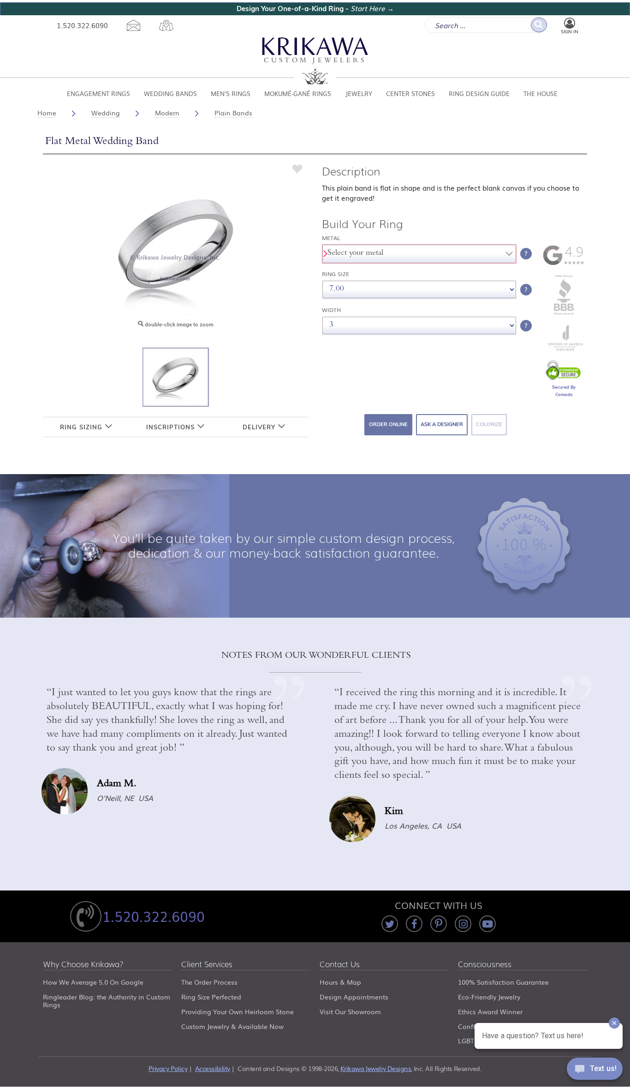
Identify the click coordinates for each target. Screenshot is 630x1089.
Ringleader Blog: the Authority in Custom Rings (106, 1000)
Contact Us (340, 965)
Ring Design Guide (479, 93)
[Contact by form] (133, 25)
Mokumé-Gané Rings (297, 93)
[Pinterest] (438, 923)
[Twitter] (389, 923)
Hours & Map (340, 982)
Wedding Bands (170, 93)
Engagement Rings (98, 93)
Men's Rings (230, 93)
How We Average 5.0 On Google (93, 982)
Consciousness (484, 965)
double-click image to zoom (178, 324)
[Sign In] (569, 23)
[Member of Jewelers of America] (564, 348)
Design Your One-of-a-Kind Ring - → (315, 8)
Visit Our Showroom (350, 1011)
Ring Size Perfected (211, 996)
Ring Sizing (82, 427)
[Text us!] (594, 1070)
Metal (331, 238)
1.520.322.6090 (82, 25)
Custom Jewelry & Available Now (232, 1026)
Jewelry (358, 93)
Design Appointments (354, 996)
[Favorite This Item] (297, 168)
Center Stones (410, 93)
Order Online (388, 424)
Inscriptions (171, 427)
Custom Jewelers (315, 61)
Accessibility (212, 1068)
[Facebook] (414, 923)
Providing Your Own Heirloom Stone (237, 1011)
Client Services (206, 965)
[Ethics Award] (564, 314)
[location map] (166, 25)
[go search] (539, 25)
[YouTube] (487, 923)
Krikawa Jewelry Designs (375, 1068)
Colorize (489, 424)
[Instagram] (463, 923)
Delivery (260, 427)
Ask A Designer (442, 424)
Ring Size (335, 274)
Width (331, 310)
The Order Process (209, 982)
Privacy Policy (168, 1068)
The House (540, 93)
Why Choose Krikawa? (83, 965)
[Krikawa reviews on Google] (564, 263)
